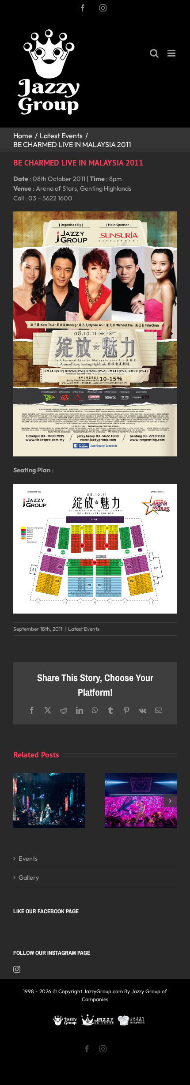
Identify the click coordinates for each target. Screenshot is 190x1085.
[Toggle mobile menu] (172, 53)
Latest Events (83, 628)
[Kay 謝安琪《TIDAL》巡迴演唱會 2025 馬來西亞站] (49, 777)
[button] (20, 800)
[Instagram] (16, 969)
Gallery (29, 877)
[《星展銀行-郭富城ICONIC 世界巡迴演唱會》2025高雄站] (141, 777)
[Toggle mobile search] (154, 53)
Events (28, 858)
